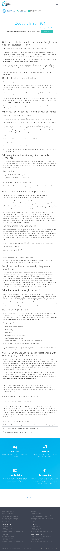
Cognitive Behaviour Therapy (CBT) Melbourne (42, 518)
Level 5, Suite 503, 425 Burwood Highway (40, 536)
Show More (30, 497)
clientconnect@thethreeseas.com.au (14, 531)
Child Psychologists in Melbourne (39, 516)
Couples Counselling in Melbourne (39, 519)
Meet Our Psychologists (7, 513)
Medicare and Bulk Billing (8, 515)
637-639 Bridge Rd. (35, 526)
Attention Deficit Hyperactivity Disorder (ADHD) (42, 515)
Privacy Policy (54, 548)
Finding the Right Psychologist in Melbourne (12, 519)
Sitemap (33, 521)
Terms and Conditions (46, 548)
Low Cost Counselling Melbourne (10, 516)
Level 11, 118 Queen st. (7, 526)
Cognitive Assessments (36, 513)
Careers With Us (6, 521)
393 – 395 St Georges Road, (8, 536)
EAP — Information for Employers (10, 518)
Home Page (46, 32)
